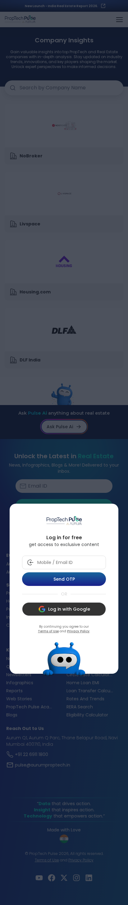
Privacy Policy (78, 631)
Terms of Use (48, 631)
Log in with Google (69, 609)
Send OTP (64, 579)
